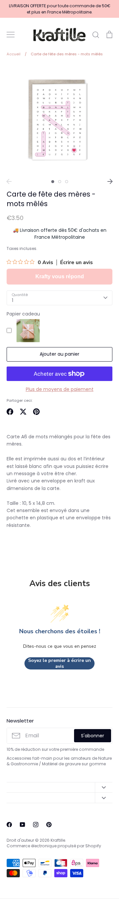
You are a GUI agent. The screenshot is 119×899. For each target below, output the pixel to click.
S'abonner (92, 735)
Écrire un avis (76, 262)
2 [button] (59, 181)
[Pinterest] (49, 824)
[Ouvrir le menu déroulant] (103, 787)
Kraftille (58, 840)
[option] (59, 120)
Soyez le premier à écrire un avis (59, 663)
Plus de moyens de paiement (60, 389)
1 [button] (52, 181)
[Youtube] (22, 824)
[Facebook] (9, 824)
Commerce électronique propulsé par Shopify (54, 846)
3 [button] (66, 181)
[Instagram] (35, 824)
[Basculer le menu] (10, 34)
